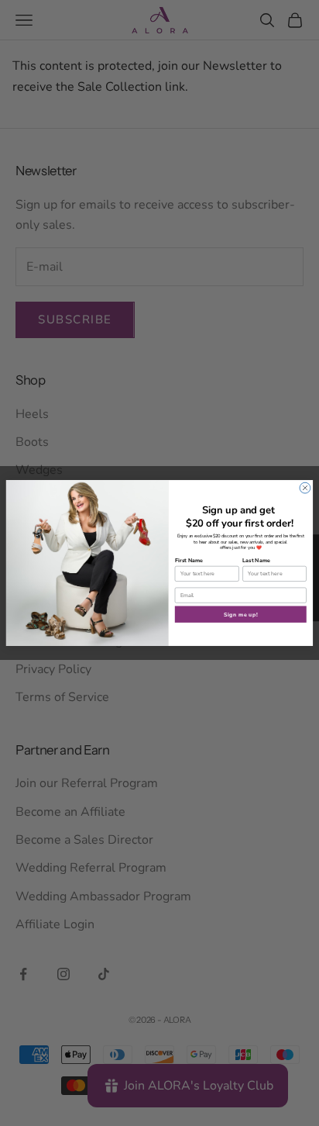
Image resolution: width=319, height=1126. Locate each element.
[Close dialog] (305, 487)
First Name (189, 561)
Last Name (256, 561)
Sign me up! (241, 614)
